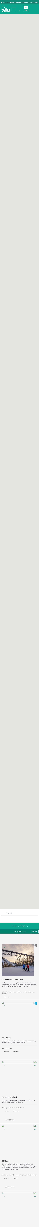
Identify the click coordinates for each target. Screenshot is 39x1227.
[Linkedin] (12, 1115)
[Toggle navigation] (36, 9)
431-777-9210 (9, 1187)
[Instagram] (12, 1055)
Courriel (6, 1051)
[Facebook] (3, 1055)
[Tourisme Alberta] (5, 9)
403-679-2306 (9, 1120)
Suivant (34, 931)
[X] (7, 1055)
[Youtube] (16, 1055)
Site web (7, 997)
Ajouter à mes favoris (5, 946)
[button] (11, 449)
